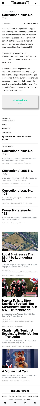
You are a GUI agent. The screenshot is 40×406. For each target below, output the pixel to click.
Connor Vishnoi (6, 346)
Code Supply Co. (27, 399)
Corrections (8, 11)
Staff (24, 396)
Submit (35, 396)
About (30, 396)
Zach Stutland (6, 270)
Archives (19, 396)
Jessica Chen (6, 128)
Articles (5, 250)
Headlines (12, 396)
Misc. (4, 296)
